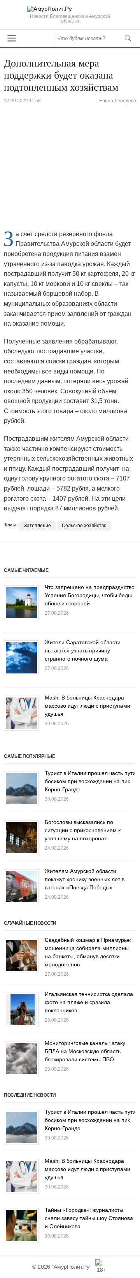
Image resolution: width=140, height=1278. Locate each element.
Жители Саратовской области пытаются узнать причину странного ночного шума (83, 650)
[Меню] (11, 38)
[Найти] (128, 38)
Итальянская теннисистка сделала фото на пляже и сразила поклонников (89, 1002)
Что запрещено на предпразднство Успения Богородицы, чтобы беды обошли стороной (90, 595)
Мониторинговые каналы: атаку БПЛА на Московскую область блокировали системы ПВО (85, 1051)
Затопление (37, 525)
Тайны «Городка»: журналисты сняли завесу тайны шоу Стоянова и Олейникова (89, 1218)
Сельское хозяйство (84, 525)
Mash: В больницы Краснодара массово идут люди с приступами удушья (87, 705)
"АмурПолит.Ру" (71, 1267)
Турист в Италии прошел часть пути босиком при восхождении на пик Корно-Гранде (90, 781)
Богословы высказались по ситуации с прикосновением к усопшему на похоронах (83, 830)
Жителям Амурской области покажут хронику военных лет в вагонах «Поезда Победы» (84, 879)
